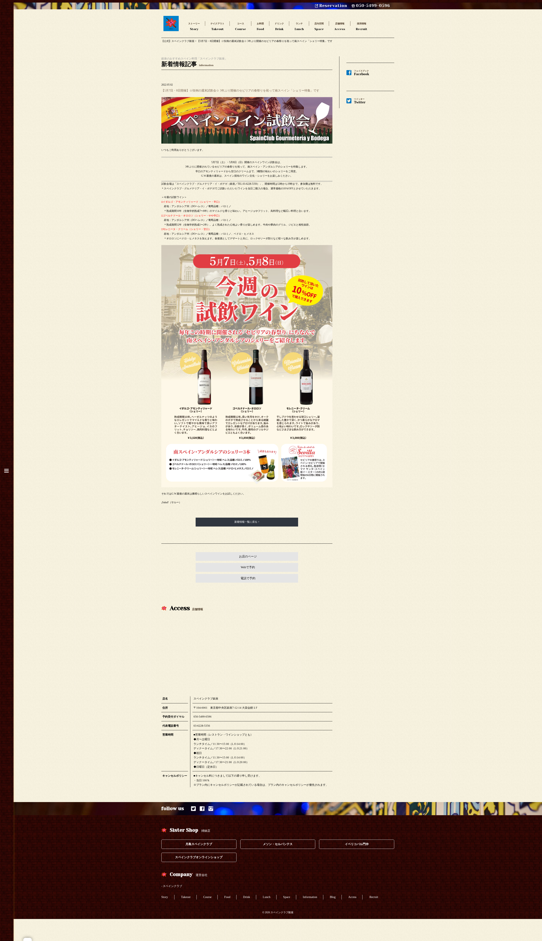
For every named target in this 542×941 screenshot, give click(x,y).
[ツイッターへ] (193, 808)
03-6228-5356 (202, 725)
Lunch (299, 26)
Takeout (217, 26)
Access (339, 26)
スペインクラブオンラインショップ (199, 857)
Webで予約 (248, 567)
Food (260, 26)
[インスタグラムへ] (210, 808)
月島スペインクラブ (198, 844)
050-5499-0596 (203, 716)
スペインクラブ (172, 886)
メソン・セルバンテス (278, 844)
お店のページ (248, 556)
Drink (279, 26)
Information (310, 897)
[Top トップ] (171, 18)
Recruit (361, 26)
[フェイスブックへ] (202, 808)
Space (319, 26)
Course (240, 26)
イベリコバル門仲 (357, 844)
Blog (333, 897)
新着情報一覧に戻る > (246, 521)
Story (194, 26)
